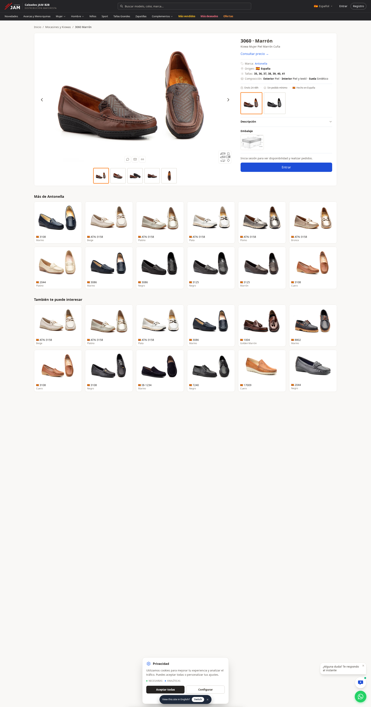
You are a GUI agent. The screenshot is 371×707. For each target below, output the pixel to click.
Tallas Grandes (121, 16)
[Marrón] (251, 103)
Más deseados (209, 16)
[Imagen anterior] (42, 100)
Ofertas (228, 16)
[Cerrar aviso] (363, 666)
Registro (358, 6)
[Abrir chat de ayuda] (360, 682)
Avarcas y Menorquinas (36, 16)
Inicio (37, 27)
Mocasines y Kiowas (58, 27)
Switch (198, 699)
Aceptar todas (165, 689)
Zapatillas (140, 16)
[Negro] (275, 103)
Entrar (343, 6)
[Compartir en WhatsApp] (127, 159)
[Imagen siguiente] (228, 100)
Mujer (59, 16)
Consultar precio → (255, 54)
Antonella (261, 63)
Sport (105, 16)
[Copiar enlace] (142, 159)
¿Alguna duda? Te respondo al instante (341, 668)
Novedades (11, 16)
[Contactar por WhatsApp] (360, 696)
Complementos (161, 16)
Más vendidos (186, 16)
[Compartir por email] (135, 159)
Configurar (205, 689)
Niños (92, 16)
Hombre (76, 16)
